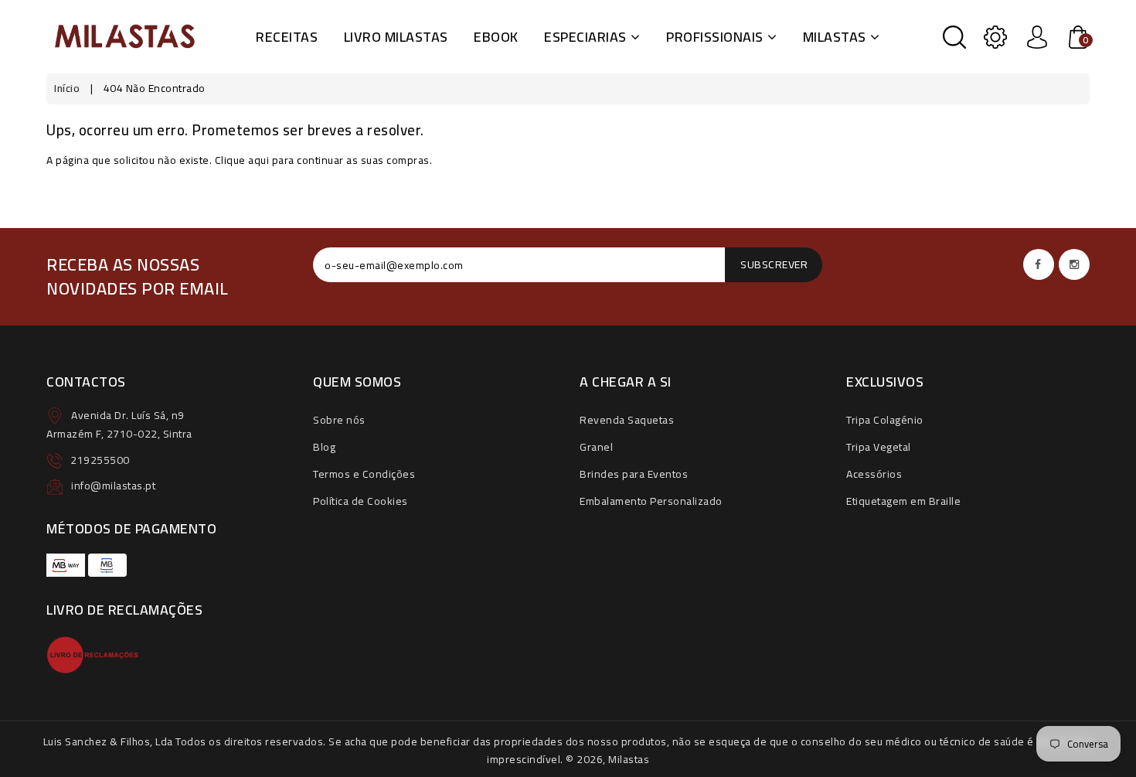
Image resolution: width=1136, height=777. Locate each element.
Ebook (496, 36)
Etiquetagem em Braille (903, 501)
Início (67, 88)
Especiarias (585, 36)
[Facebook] (1038, 264)
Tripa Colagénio (884, 420)
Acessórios (874, 474)
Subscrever (774, 264)
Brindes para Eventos (634, 474)
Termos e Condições (364, 474)
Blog (324, 447)
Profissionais (715, 36)
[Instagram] (1074, 264)
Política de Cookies (360, 501)
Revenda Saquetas (627, 420)
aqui (258, 160)
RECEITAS (287, 36)
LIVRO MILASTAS (396, 36)
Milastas (834, 36)
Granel (596, 447)
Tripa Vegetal (878, 447)
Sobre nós (339, 420)
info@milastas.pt (113, 485)
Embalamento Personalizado (651, 501)
